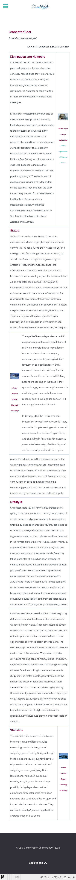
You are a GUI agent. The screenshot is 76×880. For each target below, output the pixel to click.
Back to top (36, 862)
